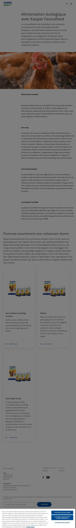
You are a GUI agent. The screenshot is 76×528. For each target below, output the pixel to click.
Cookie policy (30, 527)
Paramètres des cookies (62, 522)
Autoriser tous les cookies (62, 512)
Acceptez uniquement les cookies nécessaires (62, 517)
